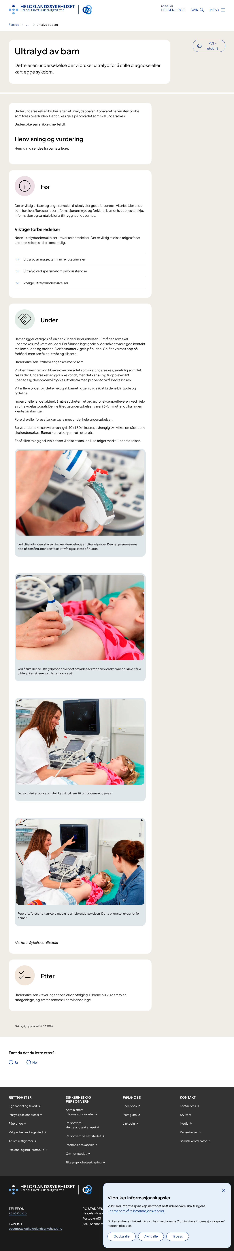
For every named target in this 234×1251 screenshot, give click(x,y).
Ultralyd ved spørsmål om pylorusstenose (55, 271)
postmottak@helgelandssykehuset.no (35, 1228)
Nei (34, 1062)
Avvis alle (151, 1236)
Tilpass (177, 1236)
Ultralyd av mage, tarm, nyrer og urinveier (54, 259)
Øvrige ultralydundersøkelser (45, 283)
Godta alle (122, 1236)
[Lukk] (224, 1190)
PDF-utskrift (212, 45)
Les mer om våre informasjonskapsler (136, 1211)
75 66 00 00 (18, 1213)
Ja (16, 1062)
